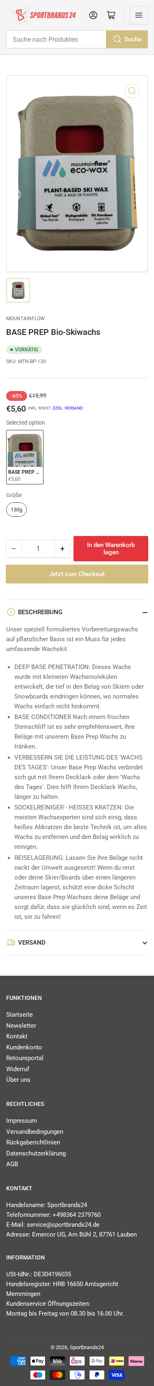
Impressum (21, 1120)
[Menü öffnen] (139, 15)
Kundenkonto (24, 1047)
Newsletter (21, 1025)
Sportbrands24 (87, 1347)
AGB (12, 1164)
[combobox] (77, 39)
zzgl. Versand (68, 408)
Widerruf (17, 1069)
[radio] (25, 457)
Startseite (19, 1014)
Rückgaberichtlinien (33, 1142)
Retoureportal (25, 1058)
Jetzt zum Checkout (77, 574)
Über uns (18, 1079)
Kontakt (17, 1036)
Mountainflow (25, 318)
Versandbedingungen (34, 1131)
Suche (132, 39)
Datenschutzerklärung (36, 1153)
